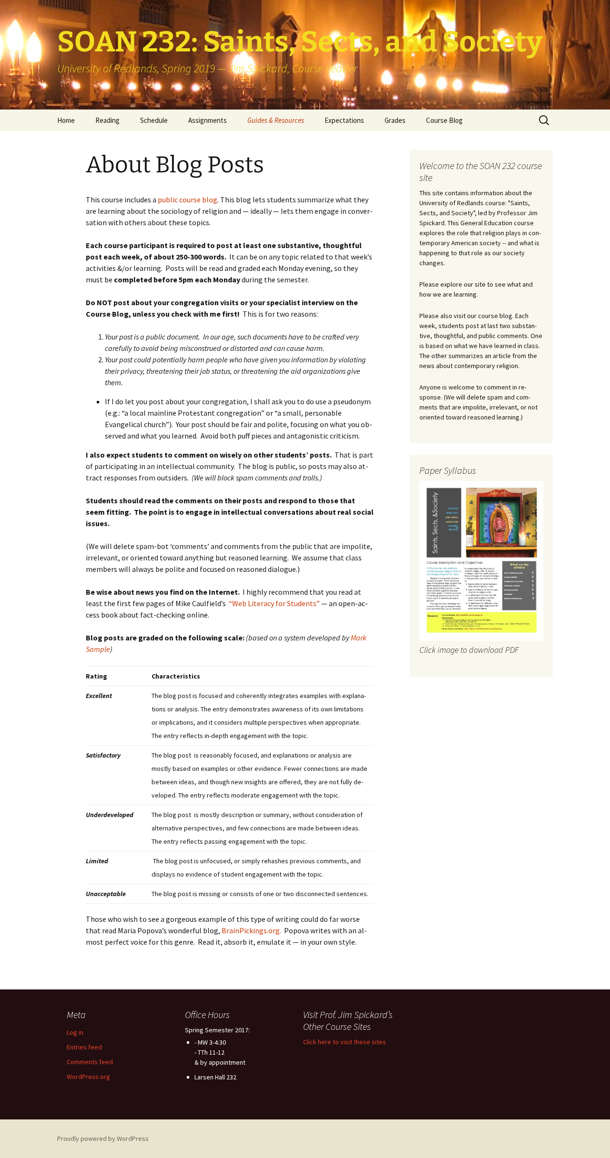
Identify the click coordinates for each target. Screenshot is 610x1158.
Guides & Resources (275, 120)
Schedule (154, 120)
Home (66, 120)
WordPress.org (88, 1076)
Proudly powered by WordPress (103, 1138)
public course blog (187, 199)
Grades (395, 120)
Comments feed (90, 1062)
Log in (75, 1032)
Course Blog (444, 120)
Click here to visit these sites (344, 1042)
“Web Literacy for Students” (274, 603)
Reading (107, 120)
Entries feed (84, 1047)
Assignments (207, 120)
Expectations (344, 120)
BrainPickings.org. (251, 930)
